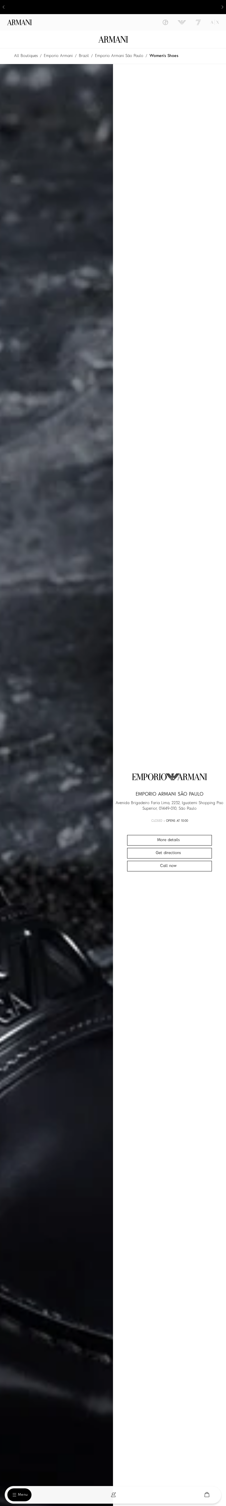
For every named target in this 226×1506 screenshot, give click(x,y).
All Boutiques (26, 56)
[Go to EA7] (198, 22)
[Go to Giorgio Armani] (165, 22)
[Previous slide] (3, 7)
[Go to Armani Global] (19, 22)
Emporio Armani (58, 56)
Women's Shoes (163, 56)
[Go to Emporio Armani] (182, 22)
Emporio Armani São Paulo (119, 56)
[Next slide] (222, 7)
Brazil (84, 56)
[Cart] (207, 1494)
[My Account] (113, 1494)
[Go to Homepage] (113, 39)
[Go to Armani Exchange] (215, 22)
